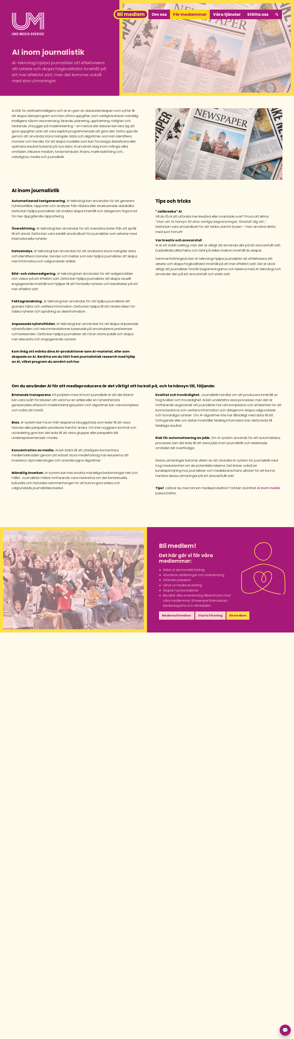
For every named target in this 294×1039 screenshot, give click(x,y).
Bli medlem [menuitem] (131, 14)
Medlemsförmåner (176, 615)
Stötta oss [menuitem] (257, 14)
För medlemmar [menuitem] (190, 14)
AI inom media (268, 488)
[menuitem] (277, 14)
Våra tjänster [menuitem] (227, 14)
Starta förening (210, 615)
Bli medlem (237, 615)
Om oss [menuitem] (159, 14)
